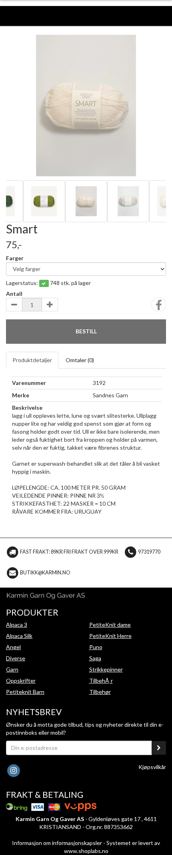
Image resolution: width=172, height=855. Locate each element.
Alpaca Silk (19, 635)
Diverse (15, 658)
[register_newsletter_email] (159, 748)
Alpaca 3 (16, 624)
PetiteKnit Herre (110, 635)
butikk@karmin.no (45, 573)
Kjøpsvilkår (152, 766)
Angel (13, 647)
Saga (95, 658)
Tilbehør (100, 691)
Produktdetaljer (32, 360)
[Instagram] (13, 769)
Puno (95, 647)
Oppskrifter (21, 680)
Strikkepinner (106, 669)
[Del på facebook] (159, 307)
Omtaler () (80, 360)
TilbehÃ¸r (101, 680)
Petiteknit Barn (25, 691)
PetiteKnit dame (110, 624)
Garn (12, 669)
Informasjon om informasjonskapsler (57, 842)
